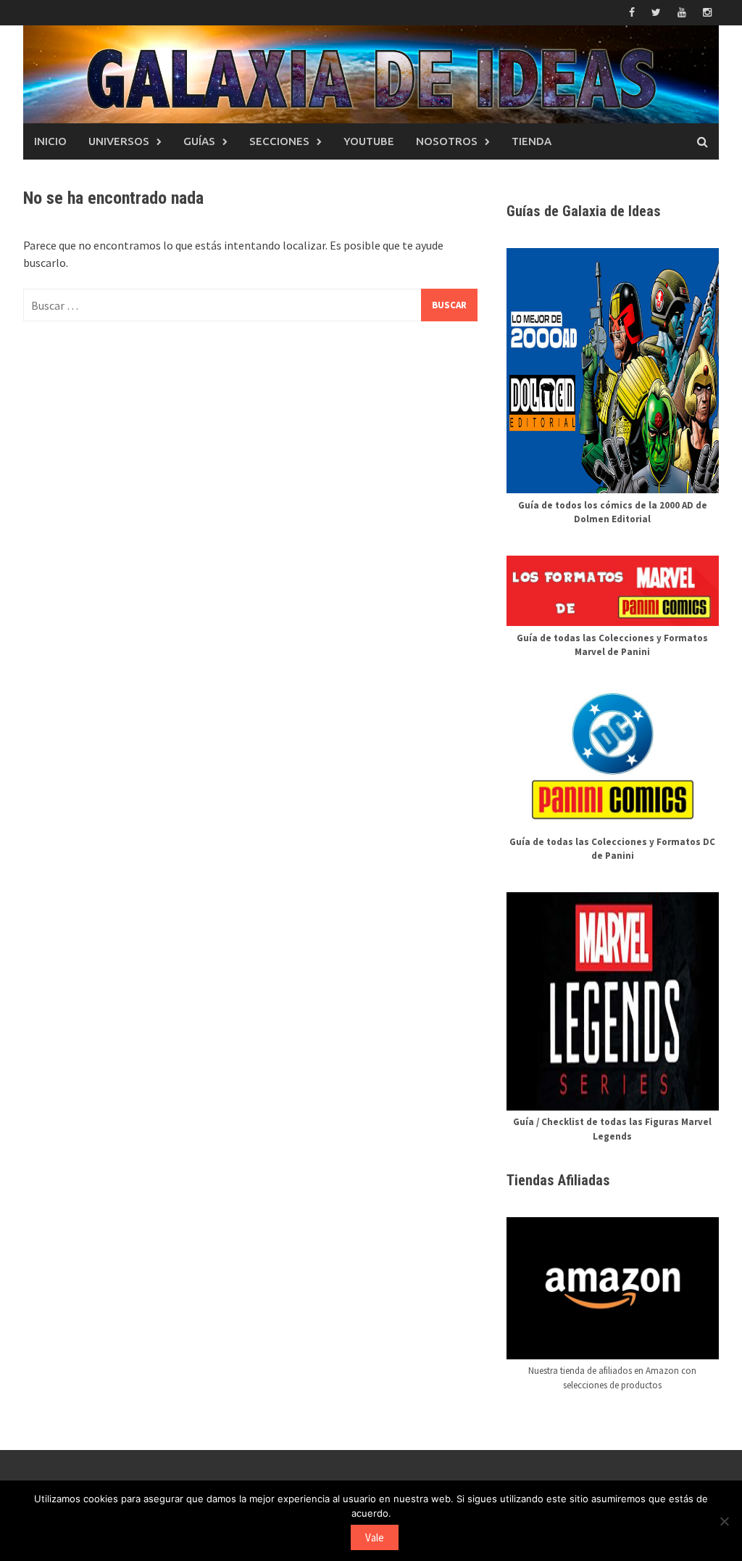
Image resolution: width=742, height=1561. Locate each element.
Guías (199, 141)
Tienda (531, 141)
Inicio (50, 141)
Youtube (368, 141)
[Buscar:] (250, 305)
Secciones (279, 141)
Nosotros (447, 141)
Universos (118, 141)
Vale (374, 1537)
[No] (724, 1521)
